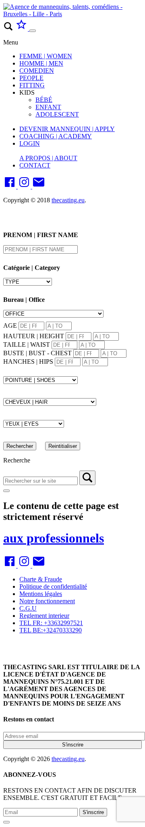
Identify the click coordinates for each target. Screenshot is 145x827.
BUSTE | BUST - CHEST (37, 353)
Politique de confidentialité (53, 586)
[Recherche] (87, 478)
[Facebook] (10, 186)
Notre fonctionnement (47, 601)
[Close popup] (6, 822)
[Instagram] (25, 186)
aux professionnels (53, 538)
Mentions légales (40, 593)
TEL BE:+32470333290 (50, 630)
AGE (10, 325)
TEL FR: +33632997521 (51, 622)
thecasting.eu (68, 200)
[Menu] (32, 31)
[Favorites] (22, 28)
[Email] (38, 186)
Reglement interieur (44, 615)
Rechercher (19, 446)
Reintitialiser (62, 446)
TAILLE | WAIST (26, 344)
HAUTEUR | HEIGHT (33, 336)
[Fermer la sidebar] (6, 491)
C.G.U (28, 608)
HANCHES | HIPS (28, 361)
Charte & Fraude (40, 579)
